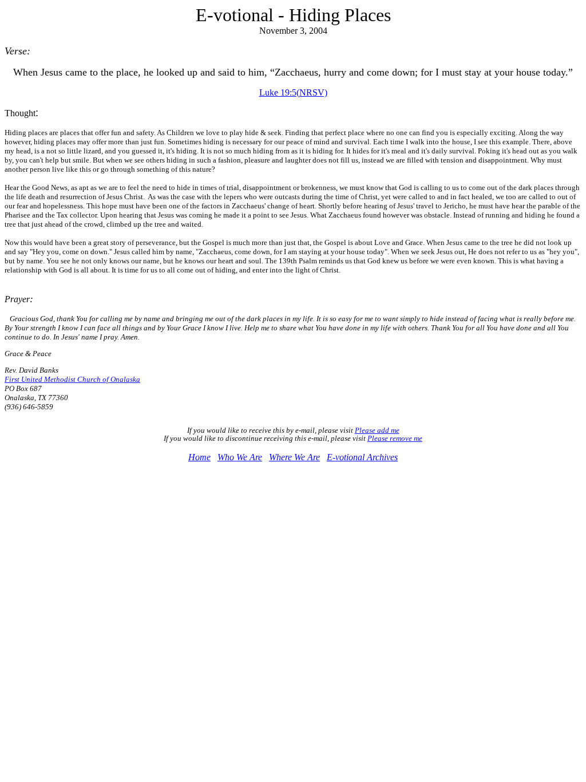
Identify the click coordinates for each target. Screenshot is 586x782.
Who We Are (239, 457)
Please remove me (394, 438)
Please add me (377, 430)
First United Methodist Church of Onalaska (72, 379)
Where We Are (294, 457)
